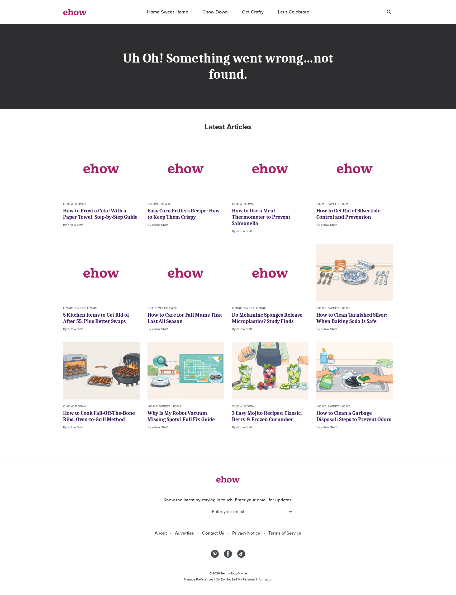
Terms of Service (284, 533)
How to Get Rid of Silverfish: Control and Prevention (348, 214)
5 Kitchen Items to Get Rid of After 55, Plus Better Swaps (96, 318)
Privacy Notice (246, 533)
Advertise (184, 533)
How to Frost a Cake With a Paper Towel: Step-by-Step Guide (100, 214)
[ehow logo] (75, 11)
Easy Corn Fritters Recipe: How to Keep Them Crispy (184, 214)
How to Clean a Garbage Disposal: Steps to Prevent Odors (353, 416)
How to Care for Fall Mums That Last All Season (185, 318)
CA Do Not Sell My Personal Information (244, 579)
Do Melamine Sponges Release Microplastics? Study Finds (267, 318)
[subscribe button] (290, 511)
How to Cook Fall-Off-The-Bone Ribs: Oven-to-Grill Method (99, 416)
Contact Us (213, 533)
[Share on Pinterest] (215, 554)
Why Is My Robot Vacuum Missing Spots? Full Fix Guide (181, 416)
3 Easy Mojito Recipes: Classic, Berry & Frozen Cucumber (267, 416)
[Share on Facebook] (228, 554)
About (161, 533)
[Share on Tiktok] (241, 554)
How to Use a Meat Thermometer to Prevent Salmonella (261, 217)
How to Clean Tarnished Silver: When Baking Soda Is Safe (351, 318)
